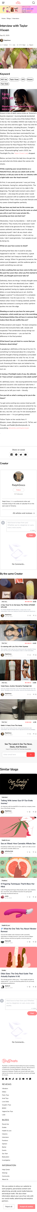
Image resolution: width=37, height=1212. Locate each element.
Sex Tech (5, 1154)
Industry (4, 1134)
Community (5, 1176)
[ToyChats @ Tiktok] (13, 1079)
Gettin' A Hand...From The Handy (11, 725)
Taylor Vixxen (14, 79)
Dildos (4, 1092)
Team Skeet (4, 84)
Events (4, 1150)
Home (3, 18)
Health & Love (6, 840)
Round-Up (5, 1124)
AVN (22, 79)
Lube (3, 1115)
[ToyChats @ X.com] (3, 1079)
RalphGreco (18, 485)
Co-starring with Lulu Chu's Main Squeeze (14, 647)
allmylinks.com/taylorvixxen (18, 428)
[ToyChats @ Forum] (20, 1079)
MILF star (4, 79)
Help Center (6, 1170)
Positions (4, 880)
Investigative (6, 1160)
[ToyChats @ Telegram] (27, 1079)
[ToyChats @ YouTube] (23, 1079)
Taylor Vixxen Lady (21, 153)
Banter (4, 1147)
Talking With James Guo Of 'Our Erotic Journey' (17, 802)
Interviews (5, 797)
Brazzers (30, 79)
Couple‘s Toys (6, 1105)
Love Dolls (5, 1102)
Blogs (9, 18)
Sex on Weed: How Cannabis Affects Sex (18, 843)
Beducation (5, 1157)
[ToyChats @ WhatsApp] (30, 1079)
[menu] (4, 3)
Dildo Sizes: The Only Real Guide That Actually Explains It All (17, 975)
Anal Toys (5, 1098)
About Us (5, 1179)
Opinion (4, 1144)
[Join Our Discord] (10, 1079)
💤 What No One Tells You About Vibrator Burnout (18, 930)
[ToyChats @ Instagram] (6, 1079)
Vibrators (5, 1088)
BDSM (4, 1108)
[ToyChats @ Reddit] (16, 1079)
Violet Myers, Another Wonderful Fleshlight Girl (16, 686)
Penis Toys (4, 601)
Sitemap (4, 1173)
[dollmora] (18, 9)
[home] (18, 3)
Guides (4, 970)
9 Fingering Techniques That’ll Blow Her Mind (17, 885)
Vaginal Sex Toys (7, 1111)
